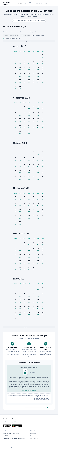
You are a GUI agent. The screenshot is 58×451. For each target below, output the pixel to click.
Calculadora (19, 3)
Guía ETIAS (5, 435)
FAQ (25, 3)
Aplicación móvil (30, 3)
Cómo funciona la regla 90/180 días (11, 433)
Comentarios (38, 3)
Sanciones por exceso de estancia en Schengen (14, 438)
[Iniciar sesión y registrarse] (54, 3)
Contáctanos (33, 441)
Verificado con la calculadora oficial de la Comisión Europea (30, 20)
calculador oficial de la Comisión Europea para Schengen (37, 407)
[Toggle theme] (51, 3)
